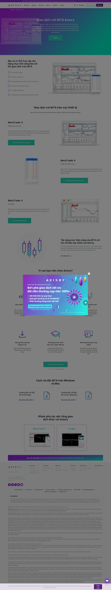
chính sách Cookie (85, 586)
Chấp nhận (98, 587)
